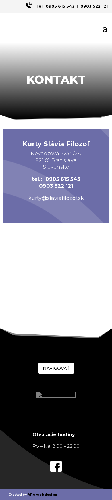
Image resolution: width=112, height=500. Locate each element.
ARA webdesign (42, 495)
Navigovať (56, 368)
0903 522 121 (94, 6)
